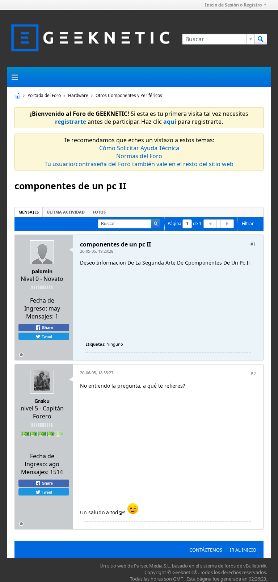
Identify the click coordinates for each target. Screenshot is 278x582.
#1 (253, 244)
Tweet (46, 336)
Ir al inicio (243, 550)
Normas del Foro (139, 156)
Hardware (78, 95)
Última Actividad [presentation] (66, 212)
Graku (42, 400)
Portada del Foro (44, 95)
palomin (42, 271)
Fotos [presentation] (99, 212)
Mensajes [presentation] (28, 212)
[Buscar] (260, 39)
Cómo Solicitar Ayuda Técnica (139, 148)
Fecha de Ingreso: (39, 304)
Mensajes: (40, 316)
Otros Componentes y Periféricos (129, 95)
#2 (253, 374)
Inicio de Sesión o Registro (233, 5)
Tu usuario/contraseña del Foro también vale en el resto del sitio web (139, 164)
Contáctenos (205, 550)
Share (47, 327)
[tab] (28, 212)
